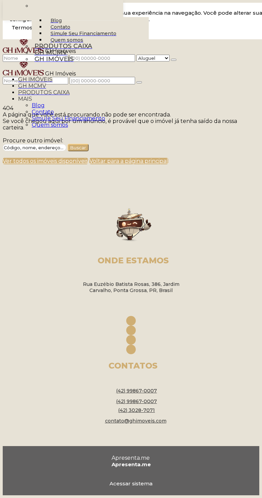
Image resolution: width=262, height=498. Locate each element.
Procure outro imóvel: (33, 140)
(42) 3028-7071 (136, 410)
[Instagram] (131, 330)
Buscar (78, 147)
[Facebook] (131, 321)
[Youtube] (131, 340)
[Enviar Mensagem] (139, 82)
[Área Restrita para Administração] (131, 482)
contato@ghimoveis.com (135, 420)
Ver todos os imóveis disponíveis (45, 161)
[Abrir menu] (6, 71)
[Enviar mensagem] (173, 60)
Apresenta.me (131, 458)
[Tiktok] (131, 349)
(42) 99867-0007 (136, 391)
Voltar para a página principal (128, 161)
